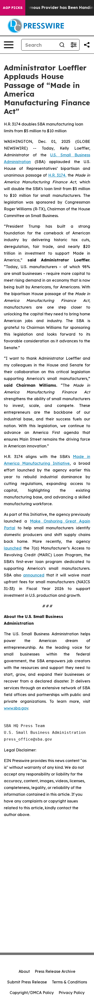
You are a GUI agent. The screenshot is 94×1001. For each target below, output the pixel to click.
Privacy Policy (72, 992)
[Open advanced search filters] (73, 44)
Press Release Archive (55, 971)
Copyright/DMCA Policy (32, 992)
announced (33, 575)
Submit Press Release (27, 982)
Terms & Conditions (69, 982)
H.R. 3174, (57, 175)
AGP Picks (12, 8)
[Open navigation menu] (8, 45)
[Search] (62, 44)
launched (12, 548)
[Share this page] (86, 45)
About (24, 971)
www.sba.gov (16, 708)
